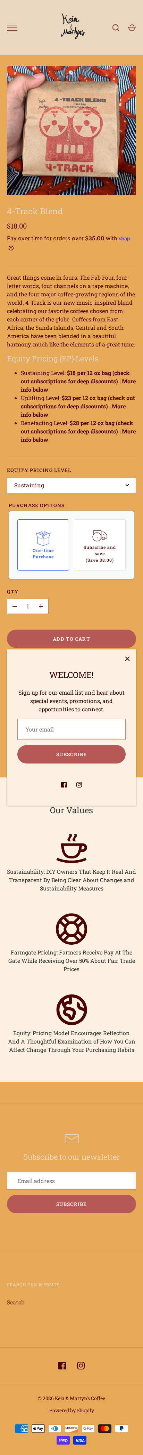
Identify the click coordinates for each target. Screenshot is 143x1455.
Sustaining (29, 485)
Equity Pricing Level (39, 470)
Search (16, 1302)
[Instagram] (79, 784)
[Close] (127, 658)
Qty (12, 591)
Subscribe (71, 754)
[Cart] (132, 27)
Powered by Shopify (71, 1410)
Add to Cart (71, 638)
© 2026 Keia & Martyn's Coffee (71, 1398)
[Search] (116, 27)
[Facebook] (64, 784)
